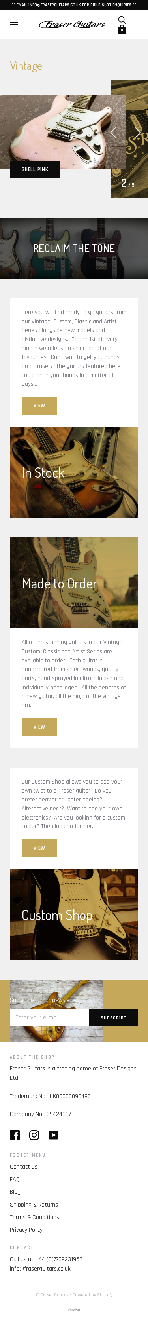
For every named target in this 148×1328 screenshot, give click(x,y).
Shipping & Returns (34, 1205)
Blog (15, 1192)
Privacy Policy (26, 1230)
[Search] (122, 19)
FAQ (15, 1179)
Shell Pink (35, 169)
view (39, 405)
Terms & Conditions (34, 1217)
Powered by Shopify (92, 1295)
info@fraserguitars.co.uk (40, 1269)
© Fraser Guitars (52, 1295)
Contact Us (23, 1167)
